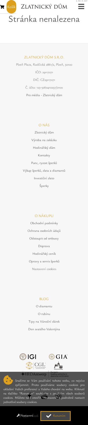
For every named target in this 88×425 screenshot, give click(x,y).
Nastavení (26, 415)
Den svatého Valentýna (44, 329)
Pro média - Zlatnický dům (44, 95)
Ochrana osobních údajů (44, 230)
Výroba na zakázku (44, 140)
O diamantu (44, 306)
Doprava (44, 246)
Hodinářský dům (44, 147)
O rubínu (44, 314)
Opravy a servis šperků (44, 261)
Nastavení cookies (44, 269)
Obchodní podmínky (44, 223)
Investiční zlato (44, 178)
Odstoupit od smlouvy (44, 238)
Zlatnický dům (44, 132)
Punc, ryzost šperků (44, 163)
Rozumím (58, 415)
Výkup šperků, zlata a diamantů (44, 170)
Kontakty (44, 155)
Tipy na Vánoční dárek (44, 321)
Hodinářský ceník (44, 253)
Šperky (44, 186)
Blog (44, 298)
